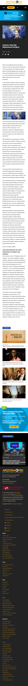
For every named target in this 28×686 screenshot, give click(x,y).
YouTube (8, 528)
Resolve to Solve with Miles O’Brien (9, 537)
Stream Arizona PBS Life (7, 556)
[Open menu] (25, 7)
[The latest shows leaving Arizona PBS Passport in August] (14, 386)
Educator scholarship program (9, 632)
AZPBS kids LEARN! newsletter (8, 605)
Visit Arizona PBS (6, 661)
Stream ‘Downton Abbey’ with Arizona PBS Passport (13, 382)
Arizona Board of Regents (16, 503)
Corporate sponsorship (7, 674)
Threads (8, 530)
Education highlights (7, 621)
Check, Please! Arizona (7, 539)
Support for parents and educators (9, 634)
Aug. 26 (5, 344)
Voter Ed (4, 591)
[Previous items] (5, 449)
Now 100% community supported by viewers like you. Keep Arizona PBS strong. (12, 15)
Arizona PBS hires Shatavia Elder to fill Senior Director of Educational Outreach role (13, 364)
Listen (4, 562)
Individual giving (6, 672)
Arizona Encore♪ (6, 570)
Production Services (6, 655)
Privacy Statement (9, 520)
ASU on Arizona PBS (6, 554)
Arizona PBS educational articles (9, 628)
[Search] (17, 7)
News (4, 579)
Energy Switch (5, 547)
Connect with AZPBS (7, 644)
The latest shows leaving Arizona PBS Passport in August (12, 400)
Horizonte (5, 586)
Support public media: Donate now (10, 667)
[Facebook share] (4, 54)
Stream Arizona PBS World (8, 558)
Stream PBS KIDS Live (7, 601)
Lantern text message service (8, 607)
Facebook (7, 522)
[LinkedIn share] (6, 54)
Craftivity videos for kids (7, 609)
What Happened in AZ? (7, 543)
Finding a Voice (6, 575)
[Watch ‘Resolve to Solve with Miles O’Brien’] (14, 331)
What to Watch (6, 535)
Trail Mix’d (4, 541)
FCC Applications (9, 514)
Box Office (5, 654)
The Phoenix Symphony (7, 568)
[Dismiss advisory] (22, 15)
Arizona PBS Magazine (7, 648)
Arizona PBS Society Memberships (9, 668)
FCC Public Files (8, 512)
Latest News (5, 582)
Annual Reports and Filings (8, 659)
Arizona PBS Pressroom (7, 650)
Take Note (5, 572)
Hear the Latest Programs (8, 564)
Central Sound (5, 566)
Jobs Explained (5, 548)
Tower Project (5, 678)
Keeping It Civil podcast (7, 573)
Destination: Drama (6, 550)
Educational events (6, 623)
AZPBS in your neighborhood (8, 625)
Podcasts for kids (6, 611)
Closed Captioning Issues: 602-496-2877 (14, 517)
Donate (8, 509)
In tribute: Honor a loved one (8, 676)
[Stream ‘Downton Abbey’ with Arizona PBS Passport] (14, 368)
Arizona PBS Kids (6, 600)
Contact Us (5, 663)
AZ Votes (4, 587)
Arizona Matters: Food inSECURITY (9, 545)
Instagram (8, 525)
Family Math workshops (7, 615)
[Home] (14, 2)
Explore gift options (6, 665)
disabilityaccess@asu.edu (8, 483)
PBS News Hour (6, 593)
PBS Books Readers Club (7, 657)
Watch (4, 533)
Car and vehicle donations (8, 680)
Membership (5, 670)
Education (5, 619)
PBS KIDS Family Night (7, 603)
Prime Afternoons (6, 552)
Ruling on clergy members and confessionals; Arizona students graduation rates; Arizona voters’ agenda (15, 462)
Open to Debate (6, 589)
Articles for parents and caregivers (9, 613)
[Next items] (23, 449)
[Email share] (9, 54)
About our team (6, 638)
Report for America (6, 636)
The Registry (5, 627)
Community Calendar (7, 652)
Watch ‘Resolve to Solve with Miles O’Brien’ (13, 346)
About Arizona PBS (6, 646)
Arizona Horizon (6, 584)
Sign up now (13, 426)
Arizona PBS (10, 495)
